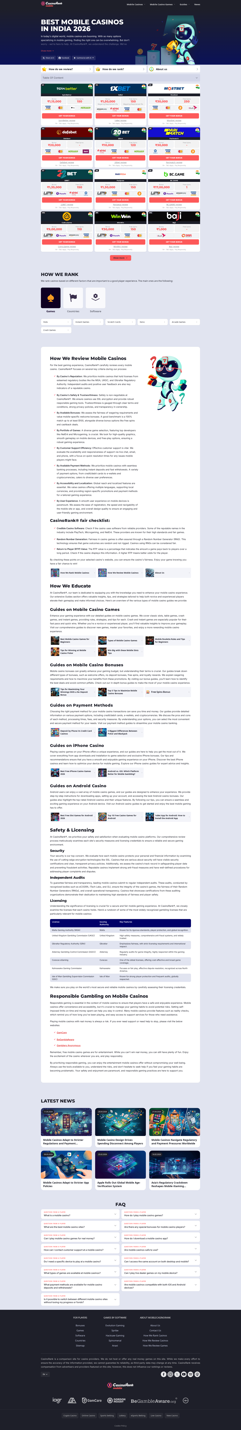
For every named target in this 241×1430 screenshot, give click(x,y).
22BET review (67, 204)
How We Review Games (155, 1345)
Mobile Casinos (135, 4)
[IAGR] (57, 1400)
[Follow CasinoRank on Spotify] (190, 1374)
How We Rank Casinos (155, 1335)
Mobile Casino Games (161, 4)
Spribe (115, 1330)
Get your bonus (67, 116)
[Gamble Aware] (154, 1400)
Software (80, 1335)
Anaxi (115, 1345)
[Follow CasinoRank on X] (177, 1374)
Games (80, 1330)
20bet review (120, 162)
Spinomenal (115, 1340)
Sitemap (80, 1345)
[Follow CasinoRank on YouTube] (184, 1374)
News (197, 4)
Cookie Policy (120, 1425)
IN (44, 1374)
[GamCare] (92, 1400)
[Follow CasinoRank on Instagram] (170, 1374)
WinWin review (120, 246)
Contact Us (155, 1330)
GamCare (62, 1032)
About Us (155, 1325)
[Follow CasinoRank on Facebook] (163, 1374)
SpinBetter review (67, 120)
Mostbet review (174, 120)
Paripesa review (120, 204)
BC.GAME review (174, 204)
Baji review (174, 246)
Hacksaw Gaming (115, 1335)
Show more (118, 258)
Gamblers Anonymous (69, 1045)
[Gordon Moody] (116, 1400)
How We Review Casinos (155, 1340)
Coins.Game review (67, 246)
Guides (183, 4)
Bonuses (80, 1325)
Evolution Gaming (115, 1325)
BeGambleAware (65, 1039)
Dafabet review (67, 162)
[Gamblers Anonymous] (72, 1400)
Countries (80, 1340)
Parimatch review (174, 162)
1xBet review (120, 120)
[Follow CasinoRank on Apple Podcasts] (197, 1374)
